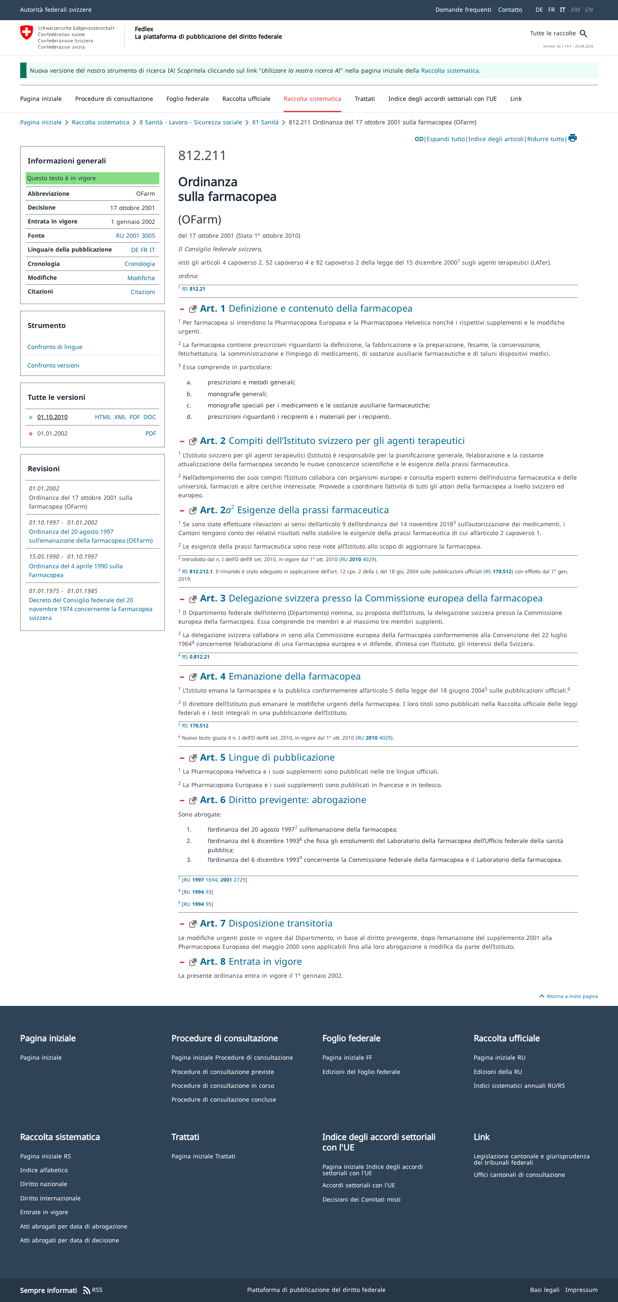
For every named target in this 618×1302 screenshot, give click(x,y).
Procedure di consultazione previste (223, 1071)
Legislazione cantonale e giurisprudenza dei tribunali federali (532, 1159)
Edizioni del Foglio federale (361, 1071)
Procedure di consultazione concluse (224, 1098)
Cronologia (139, 264)
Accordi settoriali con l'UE (358, 1184)
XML (120, 417)
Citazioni (143, 292)
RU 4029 (358, 559)
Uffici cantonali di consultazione (519, 1174)
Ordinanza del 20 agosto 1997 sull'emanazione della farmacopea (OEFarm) (91, 536)
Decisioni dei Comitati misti (361, 1198)
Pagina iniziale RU (500, 1056)
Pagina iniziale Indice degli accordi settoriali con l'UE (372, 1169)
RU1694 (200, 879)
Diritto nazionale (43, 1183)
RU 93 (197, 891)
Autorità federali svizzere (56, 9)
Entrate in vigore (44, 1211)
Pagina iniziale (41, 122)
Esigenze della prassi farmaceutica (311, 509)
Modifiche (141, 278)
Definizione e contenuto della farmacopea (306, 308)
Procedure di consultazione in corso (223, 1085)
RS (194, 288)
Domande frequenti (463, 9)
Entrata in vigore (251, 961)
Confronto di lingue (54, 347)
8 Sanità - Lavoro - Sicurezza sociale (191, 122)
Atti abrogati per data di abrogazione (73, 1225)
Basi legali (545, 1290)
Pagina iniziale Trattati (203, 1155)
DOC (149, 417)
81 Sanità (265, 122)
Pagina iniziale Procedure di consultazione (232, 1056)
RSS (92, 1290)
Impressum (581, 1290)
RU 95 (197, 903)
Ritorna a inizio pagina (567, 996)
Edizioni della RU (498, 1071)
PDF (134, 417)
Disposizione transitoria (266, 922)
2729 (233, 879)
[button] (114, 98)
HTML (103, 417)
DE (539, 9)
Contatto (510, 9)
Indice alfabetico (44, 1169)
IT (562, 9)
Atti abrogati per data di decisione (69, 1239)
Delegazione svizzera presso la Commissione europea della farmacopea (371, 597)
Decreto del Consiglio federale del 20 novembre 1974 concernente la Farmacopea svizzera (91, 609)
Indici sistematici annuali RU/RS (519, 1085)
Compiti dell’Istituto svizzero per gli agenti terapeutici (332, 440)
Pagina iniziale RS (45, 1155)
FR (551, 9)
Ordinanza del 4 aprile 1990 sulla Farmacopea (76, 570)
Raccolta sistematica (450, 70)
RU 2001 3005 (135, 235)
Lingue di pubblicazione (267, 757)
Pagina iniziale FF (347, 1056)
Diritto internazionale (50, 1197)
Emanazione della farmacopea (280, 675)
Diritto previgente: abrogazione (283, 799)
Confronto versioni (53, 365)
